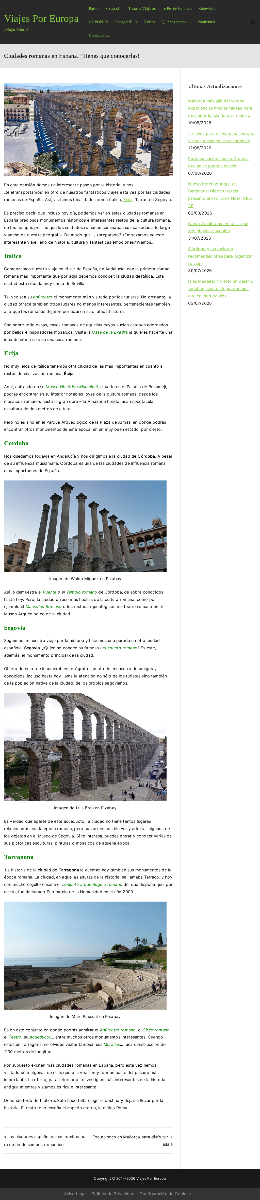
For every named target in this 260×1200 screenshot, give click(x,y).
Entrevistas (207, 8)
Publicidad (206, 22)
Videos (149, 22)
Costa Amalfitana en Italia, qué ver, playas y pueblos (218, 227)
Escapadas (113, 8)
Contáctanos (99, 35)
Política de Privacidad (113, 1193)
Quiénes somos (173, 22)
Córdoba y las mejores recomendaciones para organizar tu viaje (220, 256)
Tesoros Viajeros (142, 8)
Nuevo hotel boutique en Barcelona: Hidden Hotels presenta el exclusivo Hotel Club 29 (220, 194)
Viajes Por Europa (41, 18)
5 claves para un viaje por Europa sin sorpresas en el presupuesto (221, 137)
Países (94, 8)
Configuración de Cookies (165, 1193)
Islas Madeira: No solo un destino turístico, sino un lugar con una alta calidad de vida (220, 288)
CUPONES (98, 22)
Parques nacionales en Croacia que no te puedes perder (218, 162)
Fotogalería (123, 22)
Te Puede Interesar (177, 8)
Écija (128, 199)
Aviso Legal (75, 1193)
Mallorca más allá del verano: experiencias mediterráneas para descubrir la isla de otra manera (220, 108)
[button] (135, 22)
